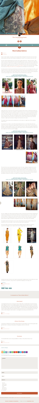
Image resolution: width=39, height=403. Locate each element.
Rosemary (19, 336)
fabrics (3, 288)
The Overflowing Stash (19, 37)
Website (3, 379)
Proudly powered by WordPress (11, 401)
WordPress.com (30, 401)
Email (3, 376)
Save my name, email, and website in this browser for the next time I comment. (4, 386)
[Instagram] (18, 41)
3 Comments (4, 54)
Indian (10, 288)
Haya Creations (20, 65)
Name (3, 372)
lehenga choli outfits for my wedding (13, 66)
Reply (4, 312)
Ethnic (7, 288)
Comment (4, 359)
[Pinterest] (21, 41)
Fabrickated (19, 301)
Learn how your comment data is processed (22, 397)
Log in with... (3, 350)
